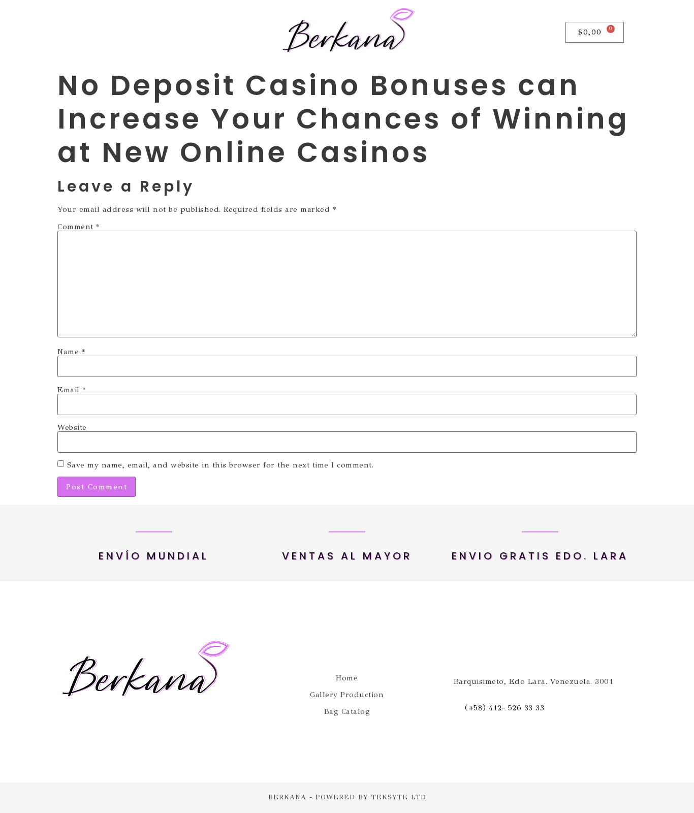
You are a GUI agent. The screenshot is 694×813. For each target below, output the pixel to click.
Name (71, 352)
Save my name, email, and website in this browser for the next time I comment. (220, 465)
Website (72, 427)
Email (71, 390)
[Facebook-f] (78, 32)
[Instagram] (102, 32)
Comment (78, 227)
